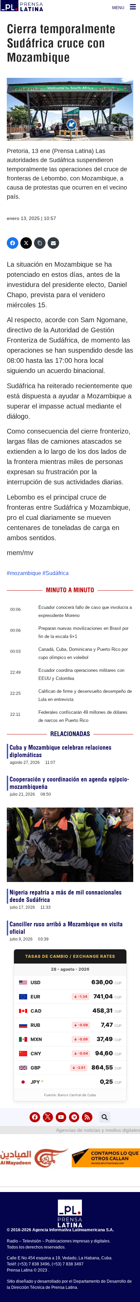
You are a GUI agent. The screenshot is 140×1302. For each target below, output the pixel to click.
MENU (118, 7)
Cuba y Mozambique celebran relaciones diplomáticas (60, 751)
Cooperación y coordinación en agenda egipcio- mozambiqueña (69, 783)
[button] (104, 1117)
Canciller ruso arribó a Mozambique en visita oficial (66, 927)
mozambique (25, 573)
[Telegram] (74, 1117)
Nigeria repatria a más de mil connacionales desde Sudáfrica (66, 896)
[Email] (53, 243)
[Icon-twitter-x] (48, 1117)
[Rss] (87, 1117)
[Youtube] (61, 1117)
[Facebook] (12, 243)
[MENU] (132, 6)
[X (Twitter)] (26, 243)
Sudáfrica (57, 573)
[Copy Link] (40, 243)
